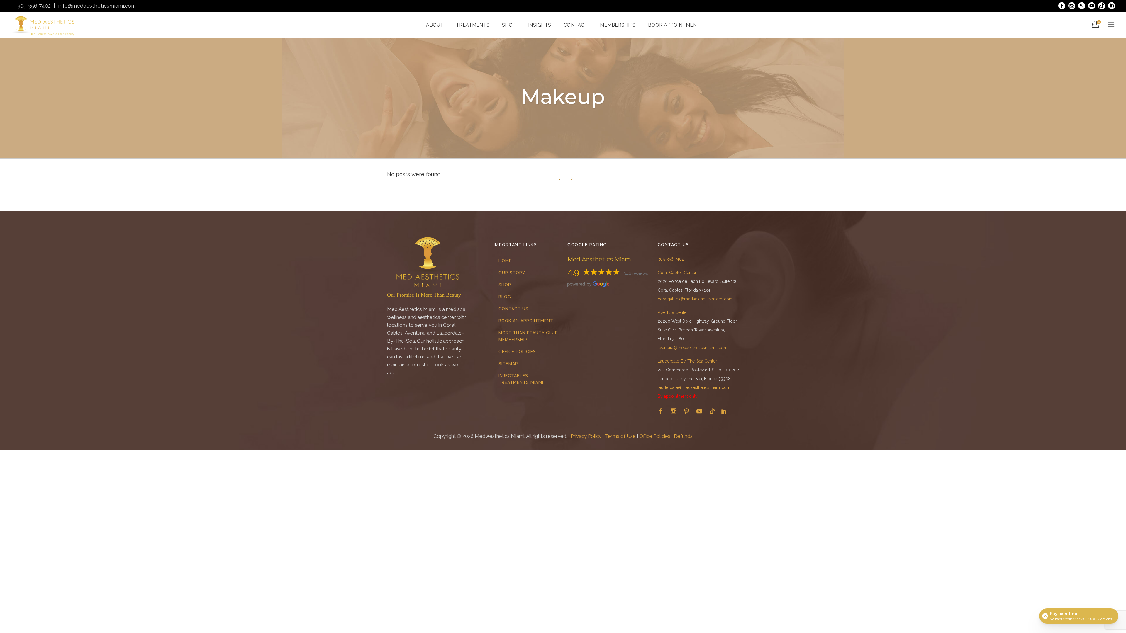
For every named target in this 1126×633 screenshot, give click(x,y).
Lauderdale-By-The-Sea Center (687, 361)
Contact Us (513, 309)
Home (505, 260)
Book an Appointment (525, 321)
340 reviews (636, 273)
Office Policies (517, 351)
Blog (504, 297)
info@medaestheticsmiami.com (97, 6)
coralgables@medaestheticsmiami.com (695, 299)
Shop (504, 285)
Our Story (511, 272)
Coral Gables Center (677, 272)
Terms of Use (620, 436)
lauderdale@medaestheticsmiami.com (694, 387)
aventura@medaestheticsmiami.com (692, 347)
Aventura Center (673, 312)
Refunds (683, 436)
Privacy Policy (586, 436)
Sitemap (508, 363)
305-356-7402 (34, 6)
